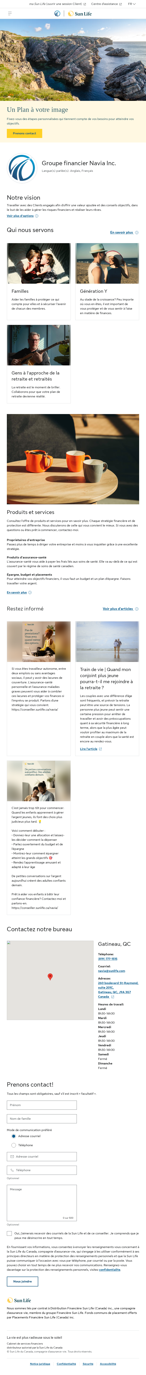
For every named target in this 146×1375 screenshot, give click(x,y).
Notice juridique (40, 1363)
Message (16, 1189)
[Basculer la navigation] (10, 13)
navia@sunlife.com (111, 971)
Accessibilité (108, 1363)
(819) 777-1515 (107, 959)
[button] (50, 977)
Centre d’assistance (105, 4)
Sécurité (88, 1363)
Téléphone (23, 1170)
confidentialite (109, 1269)
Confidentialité (66, 1363)
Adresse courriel (27, 1156)
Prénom (15, 1105)
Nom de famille (20, 1118)
